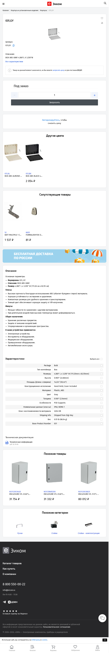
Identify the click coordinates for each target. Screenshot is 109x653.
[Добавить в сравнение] (102, 22)
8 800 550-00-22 (14, 584)
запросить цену (58, 70)
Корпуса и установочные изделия (24, 10)
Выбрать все (94, 359)
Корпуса (43, 10)
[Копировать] (13, 46)
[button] (54, 34)
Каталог (6, 10)
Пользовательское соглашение (56, 627)
